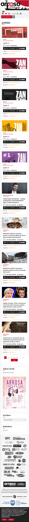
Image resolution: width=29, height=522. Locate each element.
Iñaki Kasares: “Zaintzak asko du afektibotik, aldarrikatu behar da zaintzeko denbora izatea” (13, 339)
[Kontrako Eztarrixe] (19, 460)
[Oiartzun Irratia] (21, 464)
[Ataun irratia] (7, 445)
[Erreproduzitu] (5, 48)
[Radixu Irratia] (20, 467)
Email (9, 53)
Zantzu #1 (6, 167)
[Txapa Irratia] (15, 471)
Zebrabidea (6, 229)
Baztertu (11, 519)
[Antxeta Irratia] (19, 438)
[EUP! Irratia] (24, 449)
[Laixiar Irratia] (24, 460)
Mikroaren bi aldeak (8, 195)
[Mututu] (20, 48)
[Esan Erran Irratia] (15, 449)
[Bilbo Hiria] (17, 445)
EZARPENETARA (5, 517)
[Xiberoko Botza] (22, 471)
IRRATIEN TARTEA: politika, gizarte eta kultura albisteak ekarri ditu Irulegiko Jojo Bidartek (14, 235)
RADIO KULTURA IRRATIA (8, 40)
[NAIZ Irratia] (9, 464)
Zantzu (4, 39)
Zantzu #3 (6, 105)
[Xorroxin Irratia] (9, 475)
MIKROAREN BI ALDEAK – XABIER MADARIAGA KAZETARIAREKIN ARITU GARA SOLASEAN (14, 200)
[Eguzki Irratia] (6, 449)
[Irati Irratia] (9, 456)
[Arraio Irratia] (10, 442)
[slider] (23, 48)
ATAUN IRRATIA (6, 196)
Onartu (4, 519)
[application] (14, 48)
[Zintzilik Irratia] (20, 475)
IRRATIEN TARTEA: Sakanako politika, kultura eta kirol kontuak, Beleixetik (14, 270)
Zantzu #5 (6, 43)
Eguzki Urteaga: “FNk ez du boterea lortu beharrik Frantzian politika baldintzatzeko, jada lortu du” (14, 305)
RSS (12, 53)
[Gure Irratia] (9, 453)
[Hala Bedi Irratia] (19, 453)
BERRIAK (5, 231)
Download (18, 51)
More (14, 53)
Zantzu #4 (6, 74)
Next (14, 360)
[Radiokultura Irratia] (9, 467)
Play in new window (11, 51)
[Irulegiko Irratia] (18, 456)
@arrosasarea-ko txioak (8, 372)
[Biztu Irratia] (24, 445)
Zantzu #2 (6, 136)
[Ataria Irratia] (20, 442)
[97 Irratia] (8, 438)
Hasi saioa (5, 430)
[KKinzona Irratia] (10, 460)
